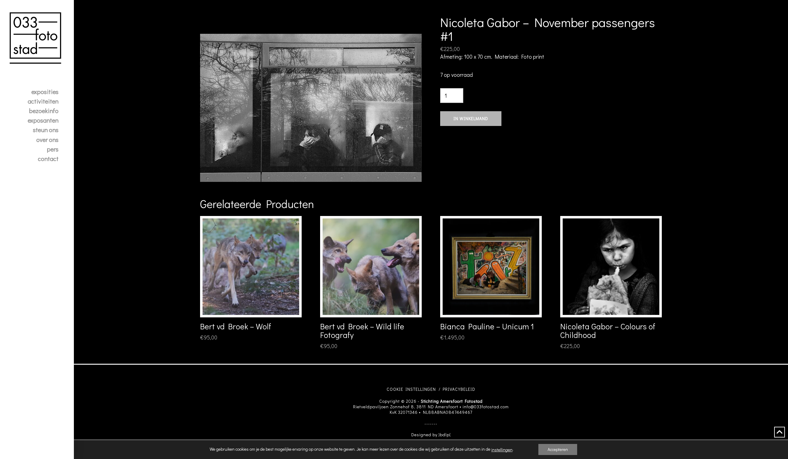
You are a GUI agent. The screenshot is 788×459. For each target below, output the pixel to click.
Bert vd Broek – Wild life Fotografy (362, 330)
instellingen (502, 450)
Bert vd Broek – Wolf (235, 326)
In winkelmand (470, 118)
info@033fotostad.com (486, 407)
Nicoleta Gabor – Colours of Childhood (607, 330)
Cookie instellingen (411, 389)
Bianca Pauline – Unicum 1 (487, 326)
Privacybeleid (459, 389)
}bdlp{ (445, 434)
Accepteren (558, 449)
